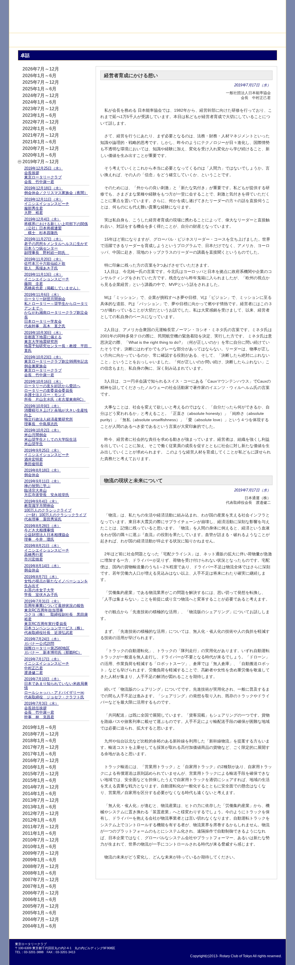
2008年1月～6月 (39, 873)
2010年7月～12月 (40, 839)
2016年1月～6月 (39, 767)
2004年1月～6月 (39, 926)
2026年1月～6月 (39, 75)
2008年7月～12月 (40, 866)
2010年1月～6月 (39, 846)
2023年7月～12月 (40, 108)
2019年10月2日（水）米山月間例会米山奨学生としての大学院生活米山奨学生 (50, 437)
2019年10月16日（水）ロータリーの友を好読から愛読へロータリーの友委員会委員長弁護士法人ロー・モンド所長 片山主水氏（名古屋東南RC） (55, 390)
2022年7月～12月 (40, 121)
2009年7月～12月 (40, 853)
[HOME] (270, 40)
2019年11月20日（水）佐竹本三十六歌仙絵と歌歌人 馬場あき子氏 (44, 263)
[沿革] (24, 40)
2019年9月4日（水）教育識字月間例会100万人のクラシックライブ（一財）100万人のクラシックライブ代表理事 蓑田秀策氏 (55, 510)
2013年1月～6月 (39, 806)
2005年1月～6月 (39, 912)
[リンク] (243, 40)
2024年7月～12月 (40, 95)
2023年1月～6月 (39, 115)
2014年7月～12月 (40, 786)
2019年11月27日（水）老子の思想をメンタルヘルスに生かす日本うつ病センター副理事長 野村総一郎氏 (56, 246)
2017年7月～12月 (40, 747)
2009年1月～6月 (39, 859)
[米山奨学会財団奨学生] (106, 40)
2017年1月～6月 (39, 753)
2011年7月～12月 (40, 826)
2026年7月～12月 (40, 69)
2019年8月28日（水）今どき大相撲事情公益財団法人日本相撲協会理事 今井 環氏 (46, 533)
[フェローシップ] (134, 40)
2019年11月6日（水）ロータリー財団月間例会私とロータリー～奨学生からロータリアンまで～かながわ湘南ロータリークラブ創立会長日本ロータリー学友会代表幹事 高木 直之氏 (56, 310)
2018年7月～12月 (40, 734)
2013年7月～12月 (40, 800)
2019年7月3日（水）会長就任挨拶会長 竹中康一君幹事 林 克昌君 (41, 710)
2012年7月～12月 (40, 813)
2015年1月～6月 (39, 780)
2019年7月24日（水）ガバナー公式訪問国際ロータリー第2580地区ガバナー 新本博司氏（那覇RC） (53, 646)
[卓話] (188, 40)
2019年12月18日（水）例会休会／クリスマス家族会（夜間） (56, 190)
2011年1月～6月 (39, 833)
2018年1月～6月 (39, 740)
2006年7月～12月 (40, 892)
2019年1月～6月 (39, 727)
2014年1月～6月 (39, 793)
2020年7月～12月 (40, 148)
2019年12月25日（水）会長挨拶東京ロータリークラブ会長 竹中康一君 (43, 175)
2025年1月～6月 (39, 88)
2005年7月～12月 (40, 906)
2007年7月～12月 (40, 879)
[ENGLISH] (269, 6)
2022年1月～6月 (39, 128)
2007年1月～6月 (39, 886)
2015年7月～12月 (40, 773)
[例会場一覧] (216, 40)
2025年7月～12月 (40, 82)
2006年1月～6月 (39, 899)
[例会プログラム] (161, 40)
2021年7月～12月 (40, 135)
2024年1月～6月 (39, 102)
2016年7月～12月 (40, 760)
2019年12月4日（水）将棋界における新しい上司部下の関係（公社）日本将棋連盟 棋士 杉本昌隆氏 (56, 226)
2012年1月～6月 (39, 820)
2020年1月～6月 (39, 155)
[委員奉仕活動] (79, 40)
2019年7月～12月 (40, 161)
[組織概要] (51, 40)
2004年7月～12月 (40, 919)
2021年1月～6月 (39, 141)
